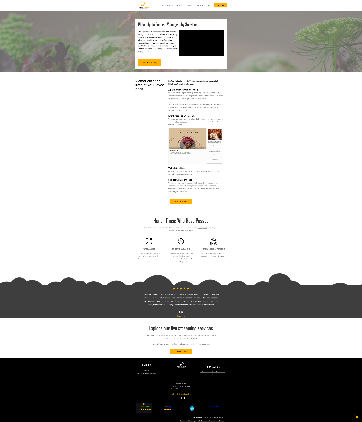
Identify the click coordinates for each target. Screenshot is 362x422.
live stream (202, 119)
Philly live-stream (148, 46)
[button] (180, 5)
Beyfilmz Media (158, 34)
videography (202, 228)
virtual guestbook (181, 122)
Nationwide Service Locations (181, 394)
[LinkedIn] (177, 398)
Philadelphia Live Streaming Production (211, 421)
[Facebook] (184, 398)
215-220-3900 (141, 373)
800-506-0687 (151, 373)
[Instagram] (181, 398)
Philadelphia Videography (188, 421)
